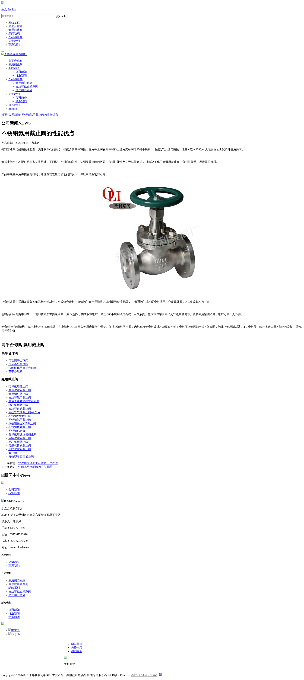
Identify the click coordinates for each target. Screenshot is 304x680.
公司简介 (21, 97)
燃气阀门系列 (23, 90)
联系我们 (14, 44)
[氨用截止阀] (152, 289)
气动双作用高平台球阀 (22, 367)
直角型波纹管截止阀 (21, 456)
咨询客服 (76, 651)
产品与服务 (15, 37)
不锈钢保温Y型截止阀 (22, 423)
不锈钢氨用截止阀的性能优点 (39, 114)
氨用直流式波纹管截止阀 (23, 401)
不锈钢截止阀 (16, 430)
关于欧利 (14, 40)
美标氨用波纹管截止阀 (22, 434)
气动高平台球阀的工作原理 (35, 466)
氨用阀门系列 (23, 82)
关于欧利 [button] (14, 93)
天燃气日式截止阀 (19, 445)
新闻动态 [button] (14, 68)
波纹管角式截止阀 (19, 408)
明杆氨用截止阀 (18, 441)
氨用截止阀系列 (18, 584)
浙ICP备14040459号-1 (144, 675)
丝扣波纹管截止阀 (19, 449)
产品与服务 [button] (15, 79)
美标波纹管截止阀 (19, 438)
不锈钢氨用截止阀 (19, 419)
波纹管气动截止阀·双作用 (24, 412)
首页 (4, 114)
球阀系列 (14, 587)
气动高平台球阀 (18, 360)
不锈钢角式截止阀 (19, 427)
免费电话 (76, 647)
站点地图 (14, 617)
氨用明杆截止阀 (18, 393)
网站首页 (14, 22)
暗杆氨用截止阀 (18, 386)
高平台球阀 (15, 26)
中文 (4, 9)
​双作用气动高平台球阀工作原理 (38, 463)
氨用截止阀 (15, 29)
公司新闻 (21, 71)
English (12, 9)
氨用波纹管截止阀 (19, 390)
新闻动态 (14, 33)
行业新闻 (21, 75)
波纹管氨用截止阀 (19, 397)
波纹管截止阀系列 (26, 86)
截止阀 (12, 452)
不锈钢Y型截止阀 (19, 416)
